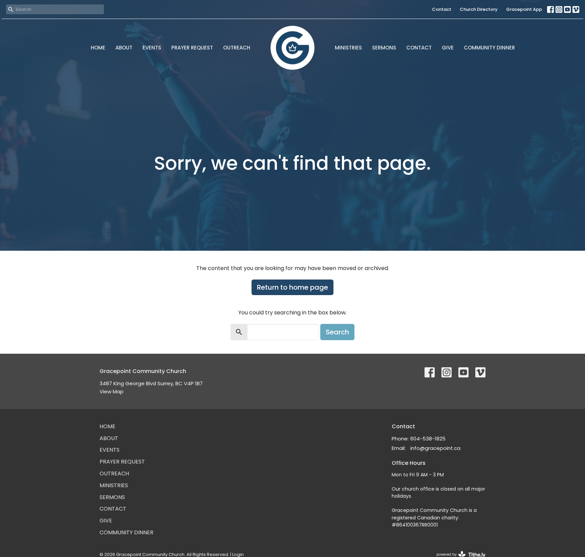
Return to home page (292, 287)
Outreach (236, 47)
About (123, 47)
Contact (441, 9)
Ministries (348, 47)
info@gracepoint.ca (435, 448)
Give (448, 47)
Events (152, 47)
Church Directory (479, 9)
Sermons (384, 47)
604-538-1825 (428, 438)
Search (337, 332)
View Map (112, 391)
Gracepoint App (524, 9)
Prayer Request (192, 47)
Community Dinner (489, 47)
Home (98, 47)
